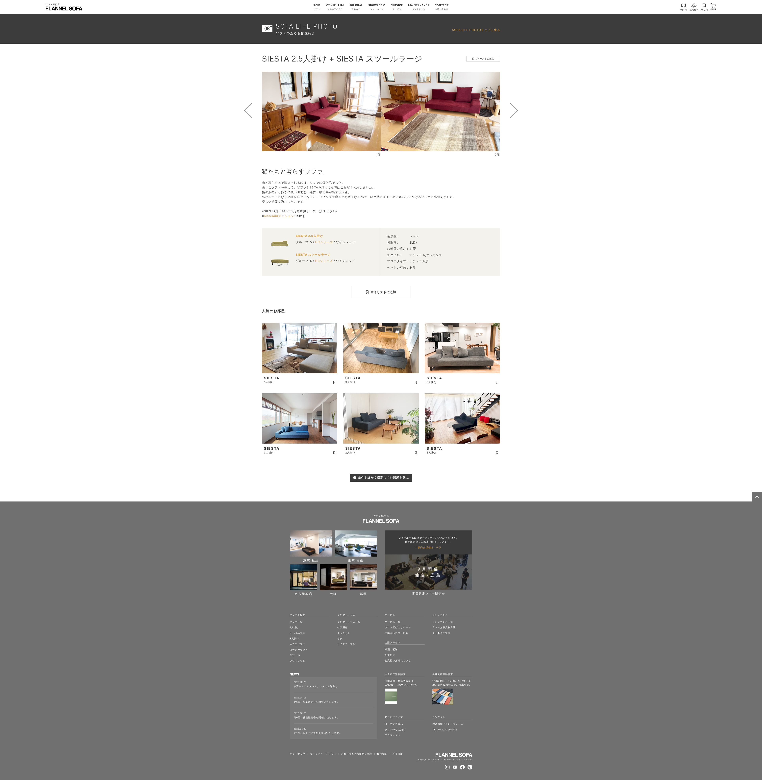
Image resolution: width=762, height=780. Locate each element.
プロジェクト (392, 735)
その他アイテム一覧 (349, 621)
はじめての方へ (394, 723)
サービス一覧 (392, 621)
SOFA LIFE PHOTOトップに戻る (476, 30)
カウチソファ (297, 644)
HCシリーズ (324, 242)
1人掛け (294, 627)
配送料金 (390, 654)
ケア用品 (342, 627)
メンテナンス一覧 (442, 621)
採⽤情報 (382, 754)
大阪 (333, 593)
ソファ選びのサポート (398, 627)
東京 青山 (356, 560)
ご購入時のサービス (396, 632)
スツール (295, 655)
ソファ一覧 (296, 621)
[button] (256, 110)
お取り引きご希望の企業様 (356, 754)
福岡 (363, 593)
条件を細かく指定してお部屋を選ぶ (383, 477)
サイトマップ (297, 754)
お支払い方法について (398, 660)
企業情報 (398, 754)
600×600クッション (279, 216)
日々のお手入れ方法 (444, 627)
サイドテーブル (346, 644)
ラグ (340, 638)
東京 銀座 (311, 560)
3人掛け (294, 638)
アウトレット (297, 660)
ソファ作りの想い (395, 729)
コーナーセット (299, 649)
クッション (343, 632)
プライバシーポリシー (323, 754)
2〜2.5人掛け (298, 632)
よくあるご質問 (441, 632)
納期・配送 (391, 649)
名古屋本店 (304, 593)
